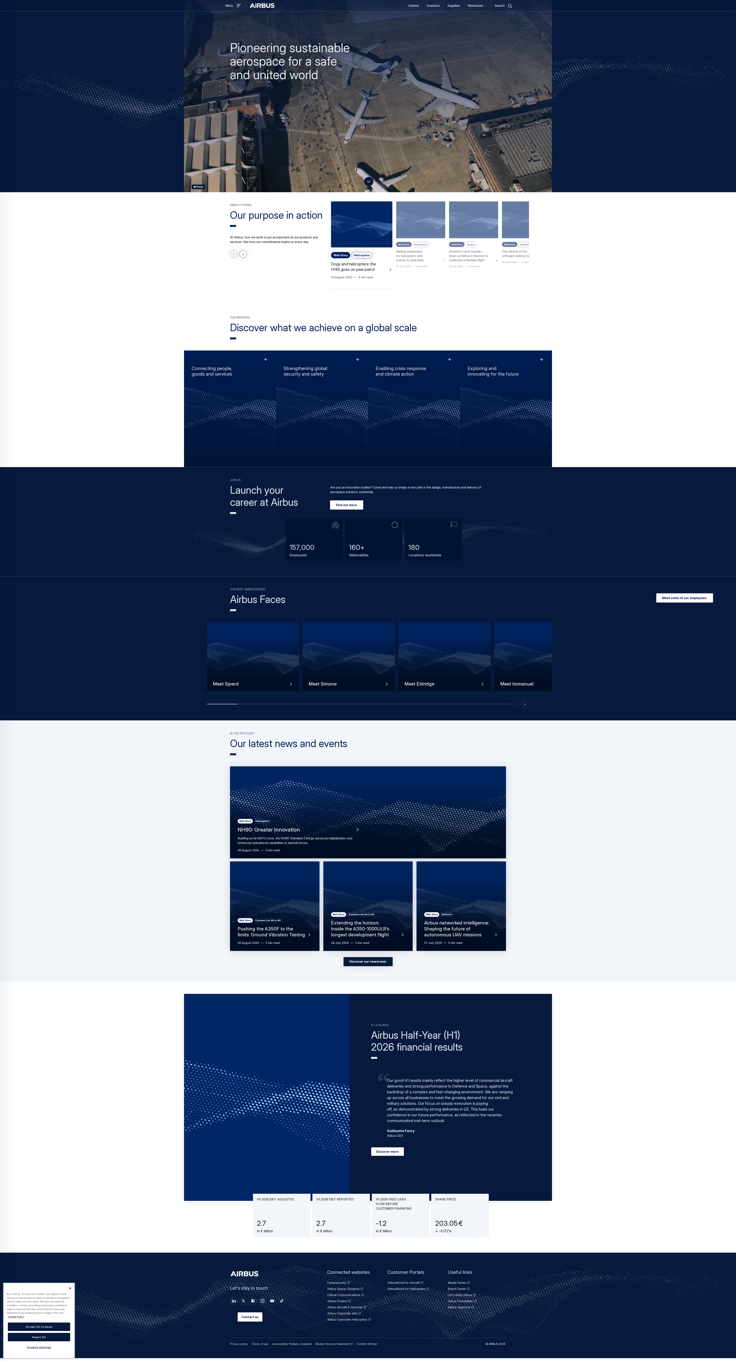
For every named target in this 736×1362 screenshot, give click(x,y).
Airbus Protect (337, 1305)
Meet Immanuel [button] (516, 688)
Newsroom (475, 8)
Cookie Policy (16, 1316)
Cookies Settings (367, 1347)
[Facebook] (253, 1305)
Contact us (250, 1321)
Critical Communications (343, 1299)
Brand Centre (457, 1293)
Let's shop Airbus (460, 1299)
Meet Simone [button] (323, 688)
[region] (39, 1321)
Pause (199, 190)
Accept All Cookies (39, 1326)
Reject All (39, 1337)
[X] (243, 1305)
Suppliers (453, 8)
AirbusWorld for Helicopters (406, 1293)
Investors (433, 8)
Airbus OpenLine (459, 1311)
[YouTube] (272, 1305)
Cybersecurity (336, 1286)
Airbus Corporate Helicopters (347, 1323)
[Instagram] (262, 1305)
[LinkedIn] (234, 1305)
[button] (361, 249)
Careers (413, 8)
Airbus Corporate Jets (342, 1317)
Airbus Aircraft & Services (344, 1311)
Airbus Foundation (460, 1305)
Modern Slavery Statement (332, 1347)
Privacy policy (239, 1347)
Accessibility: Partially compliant (292, 1347)
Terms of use (260, 1347)
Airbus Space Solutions (343, 1293)
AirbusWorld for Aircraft (403, 1286)
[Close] (70, 1288)
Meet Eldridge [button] (419, 688)
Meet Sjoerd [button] (226, 688)
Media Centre (457, 1286)
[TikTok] (282, 1305)
